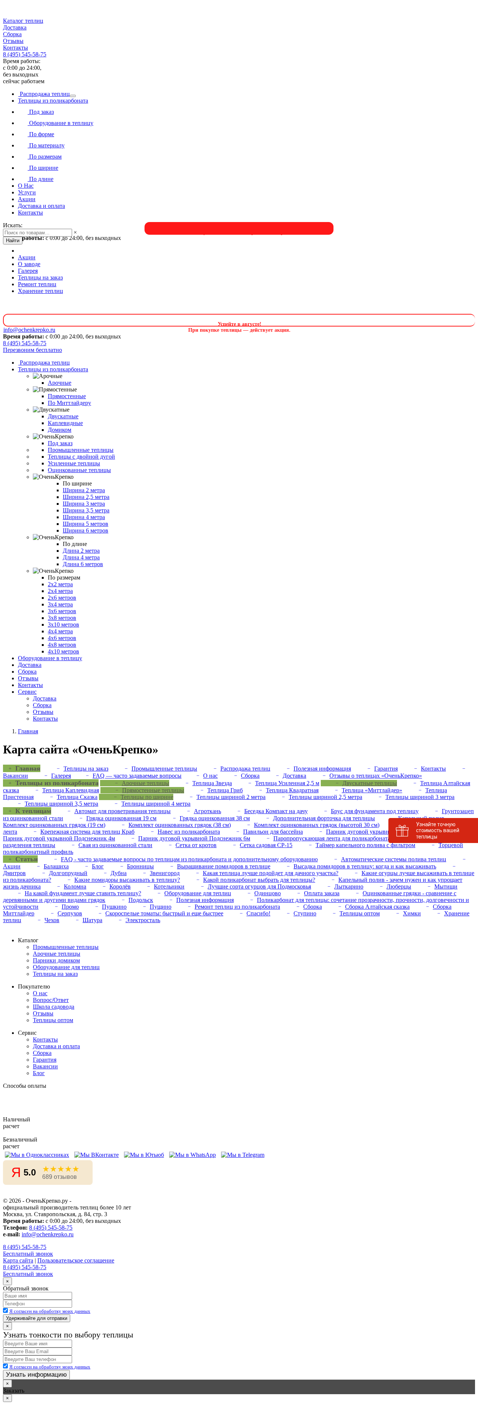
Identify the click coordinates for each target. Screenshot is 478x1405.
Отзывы (13, 41)
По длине (40, 179)
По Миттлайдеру (69, 403)
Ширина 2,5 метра (86, 497)
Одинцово (267, 893)
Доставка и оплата (41, 206)
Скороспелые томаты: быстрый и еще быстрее (164, 913)
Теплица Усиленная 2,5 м (287, 783)
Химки (412, 913)
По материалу (46, 145)
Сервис (27, 692)
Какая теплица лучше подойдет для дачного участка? (270, 873)
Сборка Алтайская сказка (377, 906)
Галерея (28, 271)
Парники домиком (56, 960)
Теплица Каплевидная (70, 790)
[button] (239, 21)
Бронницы (140, 866)
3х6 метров (62, 611)
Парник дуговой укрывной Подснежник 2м (382, 831)
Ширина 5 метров (85, 524)
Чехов (51, 920)
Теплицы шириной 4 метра (155, 803)
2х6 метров (62, 597)
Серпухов (70, 913)
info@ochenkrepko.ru (48, 1234)
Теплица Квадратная (292, 790)
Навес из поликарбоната (189, 831)
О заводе (29, 264)
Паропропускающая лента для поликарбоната (331, 838)
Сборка (12, 34)
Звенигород (165, 873)
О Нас (26, 185)
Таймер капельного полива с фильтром (365, 845)
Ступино (305, 913)
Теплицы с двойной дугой (81, 456)
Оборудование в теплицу (60, 123)
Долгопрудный (68, 873)
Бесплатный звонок (28, 1254)
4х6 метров (62, 638)
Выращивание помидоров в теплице (223, 866)
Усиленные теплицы (74, 463)
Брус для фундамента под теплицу (375, 811)
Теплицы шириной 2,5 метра (325, 797)
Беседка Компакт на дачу (276, 811)
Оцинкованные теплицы (79, 470)
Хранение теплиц (40, 291)
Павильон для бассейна (273, 831)
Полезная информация (322, 768)
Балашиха (56, 866)
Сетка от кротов (196, 845)
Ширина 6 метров (85, 530)
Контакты (15, 47)
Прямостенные (67, 396)
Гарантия (386, 768)
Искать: (12, 225)
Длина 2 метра (81, 550)
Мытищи (445, 886)
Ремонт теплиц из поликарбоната (237, 906)
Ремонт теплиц (37, 284)
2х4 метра (60, 591)
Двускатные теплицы (369, 783)
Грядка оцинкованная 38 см (215, 818)
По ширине (43, 168)
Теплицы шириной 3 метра (419, 797)
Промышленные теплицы (81, 450)
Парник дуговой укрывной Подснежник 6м (194, 838)
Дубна (119, 873)
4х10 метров (63, 651)
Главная (28, 731)
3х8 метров (62, 618)
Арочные (59, 383)
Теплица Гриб (225, 790)
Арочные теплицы (145, 783)
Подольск (140, 900)
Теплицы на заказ (40, 277)
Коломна (75, 886)
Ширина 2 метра (84, 490)
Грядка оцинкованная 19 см (121, 818)
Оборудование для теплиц (197, 893)
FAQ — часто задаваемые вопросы (137, 775)
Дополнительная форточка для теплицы (324, 818)
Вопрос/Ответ (51, 1000)
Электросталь (142, 920)
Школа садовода (53, 1006)
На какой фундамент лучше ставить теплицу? (83, 893)
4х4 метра (60, 631)
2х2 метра (60, 584)
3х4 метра (60, 604)
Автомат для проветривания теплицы (122, 811)
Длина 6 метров (83, 564)
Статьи (26, 859)
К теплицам (33, 811)
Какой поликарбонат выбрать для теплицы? (259, 880)
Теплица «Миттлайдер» (372, 790)
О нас (210, 775)
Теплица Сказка (77, 797)
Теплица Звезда (212, 783)
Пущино (160, 906)
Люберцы (399, 886)
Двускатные (63, 416)
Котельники (169, 886)
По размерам (45, 156)
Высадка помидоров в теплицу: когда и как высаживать (365, 866)
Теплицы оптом (359, 913)
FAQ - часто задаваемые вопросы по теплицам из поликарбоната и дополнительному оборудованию (189, 859)
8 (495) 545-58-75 (24, 54)
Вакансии (45, 1066)
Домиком (59, 430)
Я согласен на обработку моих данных (49, 1311)
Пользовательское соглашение (75, 1260)
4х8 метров (62, 644)
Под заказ (41, 112)
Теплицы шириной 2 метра (231, 797)
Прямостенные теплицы (153, 790)
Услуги (27, 192)
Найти (12, 240)
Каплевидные (65, 423)
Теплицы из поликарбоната (53, 100)
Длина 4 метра (81, 557)
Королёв (120, 886)
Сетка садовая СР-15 (266, 845)
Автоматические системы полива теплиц (393, 859)
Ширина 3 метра (84, 503)
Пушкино (114, 906)
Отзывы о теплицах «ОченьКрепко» (375, 775)
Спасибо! (258, 913)
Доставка (15, 27)
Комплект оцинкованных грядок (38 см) (179, 825)
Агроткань (207, 811)
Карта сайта (18, 1260)
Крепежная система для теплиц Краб (87, 831)
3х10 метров (63, 624)
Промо (70, 906)
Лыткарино (348, 886)
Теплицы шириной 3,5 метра (61, 803)
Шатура (92, 920)
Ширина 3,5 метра (86, 510)
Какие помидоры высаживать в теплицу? (127, 880)
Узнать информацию (36, 1374)
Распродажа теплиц (44, 94)
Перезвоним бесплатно (32, 350)
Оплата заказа (321, 893)
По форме (41, 134)
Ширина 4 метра (84, 517)
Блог (98, 866)
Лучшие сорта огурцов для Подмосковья (259, 886)
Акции (26, 199)
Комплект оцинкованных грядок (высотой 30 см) (316, 825)
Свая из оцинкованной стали (115, 845)
